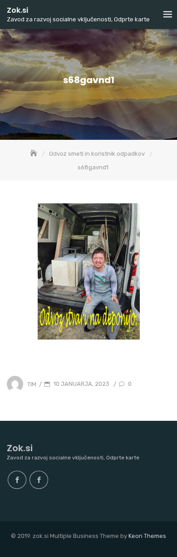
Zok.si (17, 10)
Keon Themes (147, 535)
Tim (31, 383)
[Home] (34, 153)
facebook (17, 480)
